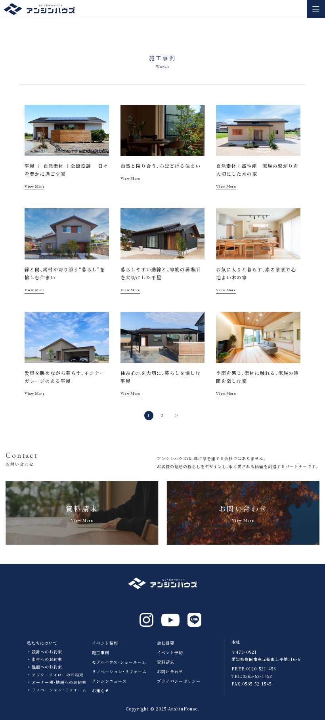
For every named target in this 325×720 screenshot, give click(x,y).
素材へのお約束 (47, 659)
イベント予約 (170, 652)
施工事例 (100, 652)
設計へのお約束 (47, 652)
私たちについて (42, 643)
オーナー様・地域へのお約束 (59, 682)
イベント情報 (105, 643)
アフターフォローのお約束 (58, 675)
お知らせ (100, 690)
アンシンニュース (109, 681)
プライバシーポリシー (179, 681)
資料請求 (165, 662)
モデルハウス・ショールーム (119, 662)
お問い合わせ (170, 671)
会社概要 (165, 643)
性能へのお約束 (47, 667)
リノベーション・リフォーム (59, 690)
